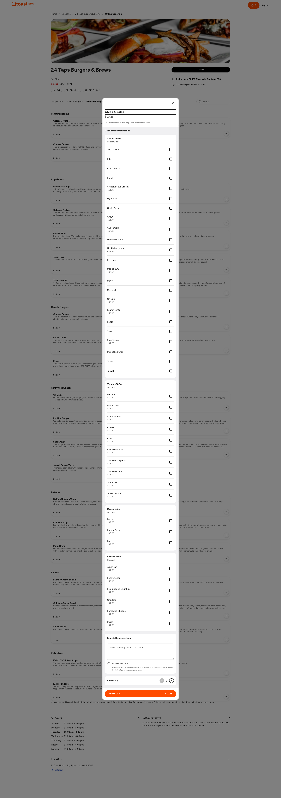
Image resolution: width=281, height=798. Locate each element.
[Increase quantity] (171, 680)
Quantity (112, 680)
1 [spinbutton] (166, 680)
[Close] (173, 103)
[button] (140, 693)
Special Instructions (119, 638)
